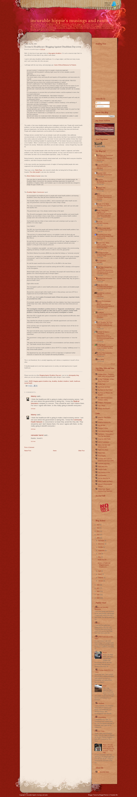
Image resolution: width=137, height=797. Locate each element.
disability (54, 381)
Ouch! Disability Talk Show (104, 322)
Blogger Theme (92, 795)
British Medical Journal (33, 176)
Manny (33, 396)
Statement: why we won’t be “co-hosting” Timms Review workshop (104, 197)
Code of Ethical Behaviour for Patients (65, 65)
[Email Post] (26, 385)
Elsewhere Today (100, 731)
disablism (66, 381)
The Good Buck (101, 260)
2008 (98, 585)
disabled (60, 381)
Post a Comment (29, 447)
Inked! (104, 686)
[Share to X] (33, 386)
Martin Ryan (38, 170)
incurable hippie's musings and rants (69, 21)
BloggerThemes (104, 795)
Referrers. (97, 623)
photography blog (74, 375)
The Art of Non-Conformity (104, 353)
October (100, 547)
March (100, 574)
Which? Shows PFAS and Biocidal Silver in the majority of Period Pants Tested (105, 306)
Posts (99, 103)
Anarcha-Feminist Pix (104, 422)
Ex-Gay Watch (101, 345)
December (101, 540)
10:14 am (33, 441)
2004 (98, 598)
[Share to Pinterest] (37, 386)
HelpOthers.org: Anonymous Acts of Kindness (105, 156)
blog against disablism (55, 53)
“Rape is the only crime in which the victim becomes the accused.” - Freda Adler (108, 748)
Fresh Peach (100, 189)
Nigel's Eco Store (103, 450)
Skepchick (100, 179)
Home (54, 450)
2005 (98, 594)
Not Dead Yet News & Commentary (103, 332)
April (99, 571)
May (99, 557)
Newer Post (27, 450)
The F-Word (101, 405)
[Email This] (29, 386)
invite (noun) (100, 296)
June (99, 553)
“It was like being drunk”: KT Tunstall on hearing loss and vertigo (104, 325)
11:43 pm (33, 408)
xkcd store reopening (102, 223)
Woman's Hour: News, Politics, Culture (103, 243)
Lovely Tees (101, 384)
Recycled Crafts (101, 173)
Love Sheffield (100, 703)
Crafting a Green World (103, 228)
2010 (98, 534)
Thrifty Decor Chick (102, 285)
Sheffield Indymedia (104, 463)
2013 (98, 525)
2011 (98, 531)
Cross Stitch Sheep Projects (104, 174)
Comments (100, 106)
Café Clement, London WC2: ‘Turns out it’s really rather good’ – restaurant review (104, 215)
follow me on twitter (108, 4)
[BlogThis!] (31, 386)
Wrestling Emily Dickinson (104, 278)
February (100, 577)
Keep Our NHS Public (104, 439)
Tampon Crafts (102, 469)
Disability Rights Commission (35, 192)
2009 (98, 538)
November (101, 544)
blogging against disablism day (42, 381)
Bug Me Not (101, 425)
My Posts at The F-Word (105, 390)
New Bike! (99, 262)
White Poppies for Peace (105, 481)
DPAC (98, 194)
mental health (28, 383)
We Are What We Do (104, 478)
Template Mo (114, 795)
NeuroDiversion (101, 354)
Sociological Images (102, 252)
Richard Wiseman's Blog (104, 234)
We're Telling (100, 359)
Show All (113, 363)
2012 (98, 528)
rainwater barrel (37, 435)
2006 (98, 591)
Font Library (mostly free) (105, 431)
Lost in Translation (103, 442)
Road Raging (102, 455)
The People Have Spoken (104, 205)
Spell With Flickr (103, 466)
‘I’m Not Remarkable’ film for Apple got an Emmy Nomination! (104, 316)
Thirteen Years (101, 280)
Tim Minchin (100, 312)
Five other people (35, 172)
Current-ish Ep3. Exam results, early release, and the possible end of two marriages (105, 272)
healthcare (77, 381)
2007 (98, 588)
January (100, 581)
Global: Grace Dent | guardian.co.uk (103, 211)
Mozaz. (105, 652)
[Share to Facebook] (35, 386)
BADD (31, 381)
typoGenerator (102, 475)
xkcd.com (99, 222)
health (71, 381)
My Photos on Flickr (104, 387)
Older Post (81, 450)
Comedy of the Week (103, 204)
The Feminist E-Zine (104, 472)
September (101, 550)
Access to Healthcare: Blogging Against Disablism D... (104, 565)
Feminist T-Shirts (103, 428)
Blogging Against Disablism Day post (50, 375)
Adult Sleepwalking (100, 717)
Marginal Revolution (102, 165)
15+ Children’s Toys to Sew (104, 230)
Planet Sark (101, 453)
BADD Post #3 (102, 560)
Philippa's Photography (104, 402)
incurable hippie (104, 772)
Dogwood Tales (101, 187)
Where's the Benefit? (104, 408)
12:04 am (33, 429)
